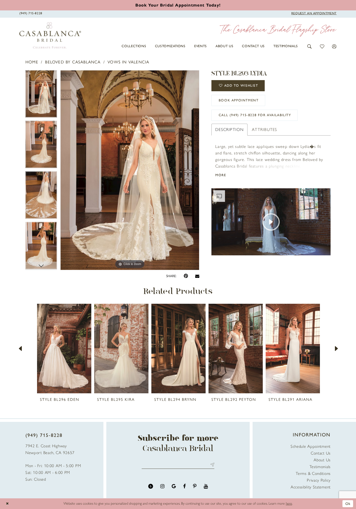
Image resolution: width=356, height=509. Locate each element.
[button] (309, 46)
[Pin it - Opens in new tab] (186, 276)
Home (31, 62)
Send (211, 464)
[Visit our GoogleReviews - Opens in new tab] (174, 486)
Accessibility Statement (311, 487)
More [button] (220, 175)
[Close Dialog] (7, 503)
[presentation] (64, 348)
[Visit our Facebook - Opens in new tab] (184, 486)
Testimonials (320, 466)
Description (229, 129)
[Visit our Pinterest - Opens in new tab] (194, 486)
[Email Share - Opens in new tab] (197, 276)
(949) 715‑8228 (43, 435)
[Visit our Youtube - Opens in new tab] (206, 486)
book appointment (239, 100)
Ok (348, 503)
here (289, 503)
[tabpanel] (41, 95)
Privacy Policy (319, 480)
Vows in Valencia (128, 62)
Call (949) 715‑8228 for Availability (255, 115)
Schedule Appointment (311, 446)
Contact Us (321, 453)
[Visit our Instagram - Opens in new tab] (162, 486)
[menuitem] (134, 46)
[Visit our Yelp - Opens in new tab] (150, 486)
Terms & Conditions (313, 473)
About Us (322, 459)
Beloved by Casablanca (73, 62)
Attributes (264, 129)
